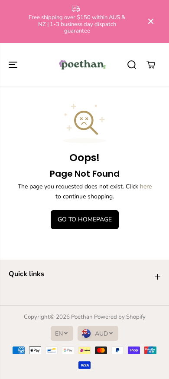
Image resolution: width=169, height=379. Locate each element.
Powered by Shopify (120, 317)
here (146, 186)
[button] (14, 64)
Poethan (82, 317)
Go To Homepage (85, 219)
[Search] (131, 64)
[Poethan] (82, 65)
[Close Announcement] (150, 21)
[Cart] (150, 64)
